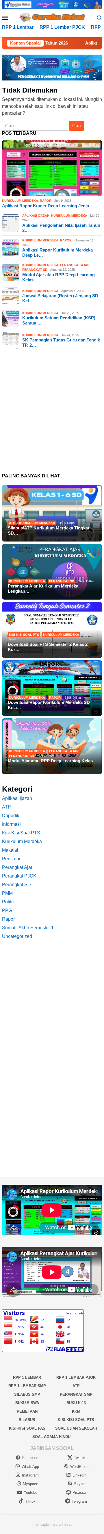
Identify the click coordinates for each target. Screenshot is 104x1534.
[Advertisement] (52, 411)
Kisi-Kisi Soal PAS (27, 1428)
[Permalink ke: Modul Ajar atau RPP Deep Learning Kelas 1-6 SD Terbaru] (52, 746)
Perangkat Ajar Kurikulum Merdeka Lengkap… (43, 588)
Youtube (30, 1492)
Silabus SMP (27, 1394)
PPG (7, 910)
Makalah (11, 850)
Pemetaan (27, 1411)
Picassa (79, 1492)
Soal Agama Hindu (51, 1437)
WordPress (79, 1466)
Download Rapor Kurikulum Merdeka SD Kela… (49, 705)
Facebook (30, 1458)
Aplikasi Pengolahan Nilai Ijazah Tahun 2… (61, 228)
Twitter (79, 1458)
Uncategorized (17, 936)
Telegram (79, 1501)
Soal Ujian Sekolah (76, 1428)
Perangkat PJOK (19, 875)
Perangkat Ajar (75, 265)
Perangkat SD (34, 269)
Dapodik (10, 815)
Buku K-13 (76, 1403)
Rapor (45, 200)
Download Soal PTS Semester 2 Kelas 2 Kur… (48, 647)
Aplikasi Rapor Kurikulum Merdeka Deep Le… (57, 252)
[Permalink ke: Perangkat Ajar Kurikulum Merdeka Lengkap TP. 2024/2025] (52, 572)
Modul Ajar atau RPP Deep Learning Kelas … (58, 277)
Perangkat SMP (76, 1394)
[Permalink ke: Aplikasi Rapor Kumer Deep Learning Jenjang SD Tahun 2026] (52, 168)
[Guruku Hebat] (52, 17)
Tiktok (30, 1501)
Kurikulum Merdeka (20, 200)
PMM (7, 893)
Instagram (30, 1475)
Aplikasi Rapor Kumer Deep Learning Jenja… (47, 205)
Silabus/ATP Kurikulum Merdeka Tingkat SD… (48, 530)
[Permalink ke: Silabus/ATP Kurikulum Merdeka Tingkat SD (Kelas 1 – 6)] (52, 513)
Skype (79, 1484)
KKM (76, 1411)
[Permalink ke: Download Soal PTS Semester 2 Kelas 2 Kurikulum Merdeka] (52, 630)
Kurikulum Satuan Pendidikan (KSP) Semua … (58, 320)
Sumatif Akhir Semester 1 (28, 927)
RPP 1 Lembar (27, 1377)
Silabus (27, 1420)
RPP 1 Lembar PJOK (76, 1377)
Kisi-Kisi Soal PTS (24, 634)
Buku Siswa (27, 1403)
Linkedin (79, 1475)
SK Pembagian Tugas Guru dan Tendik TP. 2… (61, 342)
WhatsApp (30, 1466)
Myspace (30, 1484)
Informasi (11, 824)
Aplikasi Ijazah (35, 215)
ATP (12, 523)
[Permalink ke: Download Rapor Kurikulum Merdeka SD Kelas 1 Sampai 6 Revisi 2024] (52, 688)
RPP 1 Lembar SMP (27, 1386)
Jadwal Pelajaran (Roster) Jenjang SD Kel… (60, 298)
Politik (8, 901)
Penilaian (12, 858)
